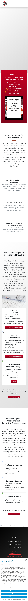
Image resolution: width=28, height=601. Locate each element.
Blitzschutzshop (14, 397)
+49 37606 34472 (14, 551)
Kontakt (14, 381)
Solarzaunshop (14, 514)
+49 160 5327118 (15, 554)
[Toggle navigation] (24, 3)
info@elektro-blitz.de (14, 556)
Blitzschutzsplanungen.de (14, 327)
